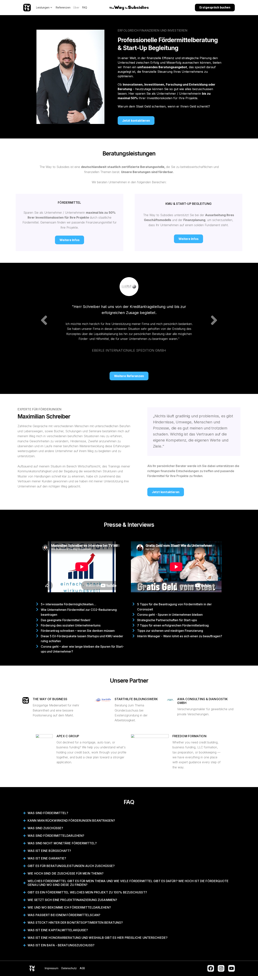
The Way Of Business (50, 699)
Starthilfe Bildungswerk (136, 699)
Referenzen (63, 7)
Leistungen (42, 7)
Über (76, 7)
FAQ (84, 7)
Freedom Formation (189, 736)
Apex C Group (67, 736)
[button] (44, 320)
